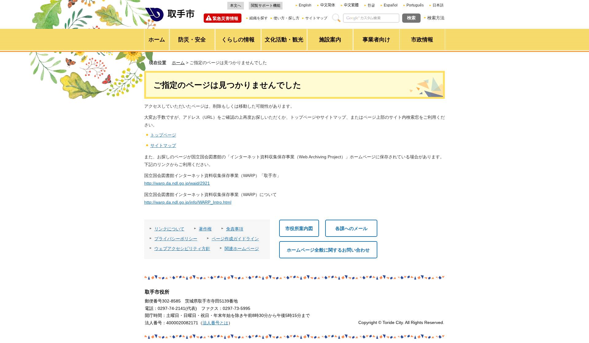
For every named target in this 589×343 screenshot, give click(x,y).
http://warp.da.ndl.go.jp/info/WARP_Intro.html (187, 202)
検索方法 (436, 17)
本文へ (235, 5)
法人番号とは (215, 322)
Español (391, 5)
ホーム (178, 62)
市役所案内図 (299, 228)
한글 (371, 5)
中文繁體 (351, 5)
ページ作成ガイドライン (235, 238)
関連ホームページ (242, 248)
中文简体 (327, 5)
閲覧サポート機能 (265, 5)
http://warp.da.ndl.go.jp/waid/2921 (177, 183)
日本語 (438, 5)
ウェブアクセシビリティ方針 (182, 248)
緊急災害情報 (225, 18)
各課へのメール (351, 228)
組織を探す (258, 18)
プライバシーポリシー (175, 238)
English (305, 5)
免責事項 (234, 228)
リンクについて (169, 228)
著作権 (205, 228)
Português (415, 5)
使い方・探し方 (286, 18)
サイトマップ (316, 18)
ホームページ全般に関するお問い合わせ (328, 249)
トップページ (163, 135)
